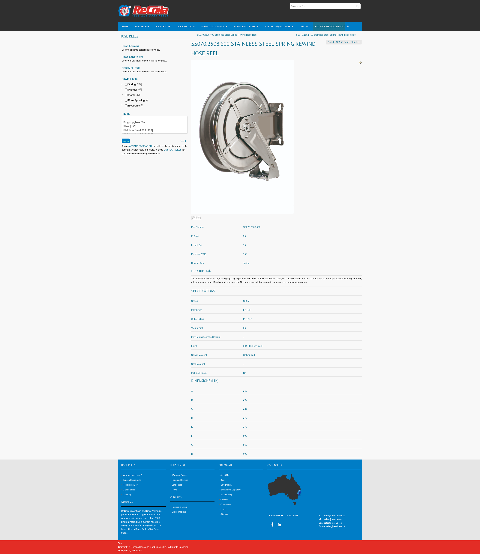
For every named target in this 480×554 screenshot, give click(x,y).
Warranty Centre (179, 475)
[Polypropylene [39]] (154, 122)
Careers (224, 499)
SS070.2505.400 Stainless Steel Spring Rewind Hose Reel (227, 35)
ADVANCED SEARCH (140, 146)
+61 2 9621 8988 (289, 515)
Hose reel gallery (130, 485)
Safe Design (226, 485)
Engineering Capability (230, 490)
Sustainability (226, 494)
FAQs (174, 490)
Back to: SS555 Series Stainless (344, 42)
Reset (183, 141)
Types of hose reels (132, 480)
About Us (224, 475)
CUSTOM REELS (173, 149)
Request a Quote (179, 507)
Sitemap (224, 514)
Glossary (127, 494)
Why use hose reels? (132, 475)
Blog (222, 480)
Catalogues (177, 485)
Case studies (129, 490)
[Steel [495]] (154, 126)
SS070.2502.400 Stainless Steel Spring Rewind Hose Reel (326, 35)
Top (120, 543)
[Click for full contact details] (288, 491)
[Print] (360, 62)
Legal (222, 509)
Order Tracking (179, 512)
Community (225, 504)
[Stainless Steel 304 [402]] (154, 130)
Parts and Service (180, 480)
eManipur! (137, 550)
